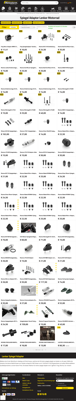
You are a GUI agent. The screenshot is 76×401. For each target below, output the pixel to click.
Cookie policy (40, 383)
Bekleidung (9, 10)
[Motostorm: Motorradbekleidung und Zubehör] (11, 3)
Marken (36, 10)
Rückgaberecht (26, 387)
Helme (3, 10)
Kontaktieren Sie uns (27, 390)
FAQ (23, 378)
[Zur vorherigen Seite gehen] (34, 350)
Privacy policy (41, 378)
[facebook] (45, 394)
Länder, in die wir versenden (26, 384)
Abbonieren (65, 388)
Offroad (23, 10)
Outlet (42, 10)
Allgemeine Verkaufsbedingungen (46, 380)
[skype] (43, 394)
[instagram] (38, 394)
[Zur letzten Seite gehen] (45, 350)
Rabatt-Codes (26, 380)
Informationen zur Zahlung (9, 388)
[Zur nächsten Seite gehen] (42, 350)
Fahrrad (29, 10)
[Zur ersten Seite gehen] (30, 350)
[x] (41, 394)
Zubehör (16, 10)
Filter (4, 27)
